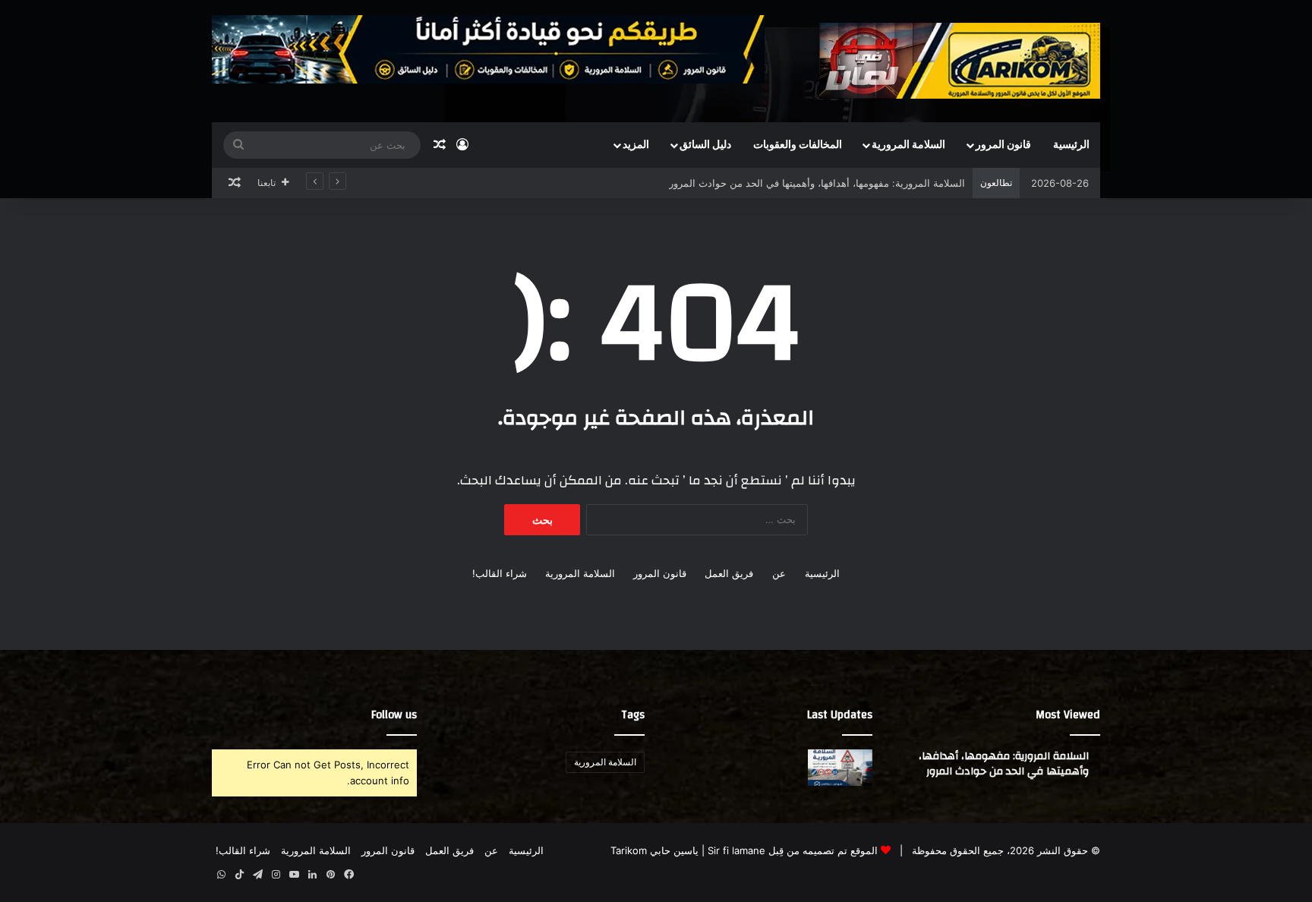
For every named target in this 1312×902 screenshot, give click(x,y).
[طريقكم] (959, 61)
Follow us (394, 715)
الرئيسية (1071, 145)
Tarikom (628, 850)
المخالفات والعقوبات (797, 145)
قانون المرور (1003, 145)
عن (779, 573)
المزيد (636, 145)
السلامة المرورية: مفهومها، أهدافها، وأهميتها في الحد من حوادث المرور (817, 183)
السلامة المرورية (908, 145)
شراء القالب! (499, 573)
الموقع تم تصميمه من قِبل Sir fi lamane (793, 850)
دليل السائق (705, 145)
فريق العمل (729, 573)
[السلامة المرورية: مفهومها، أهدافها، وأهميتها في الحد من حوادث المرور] (840, 767)
